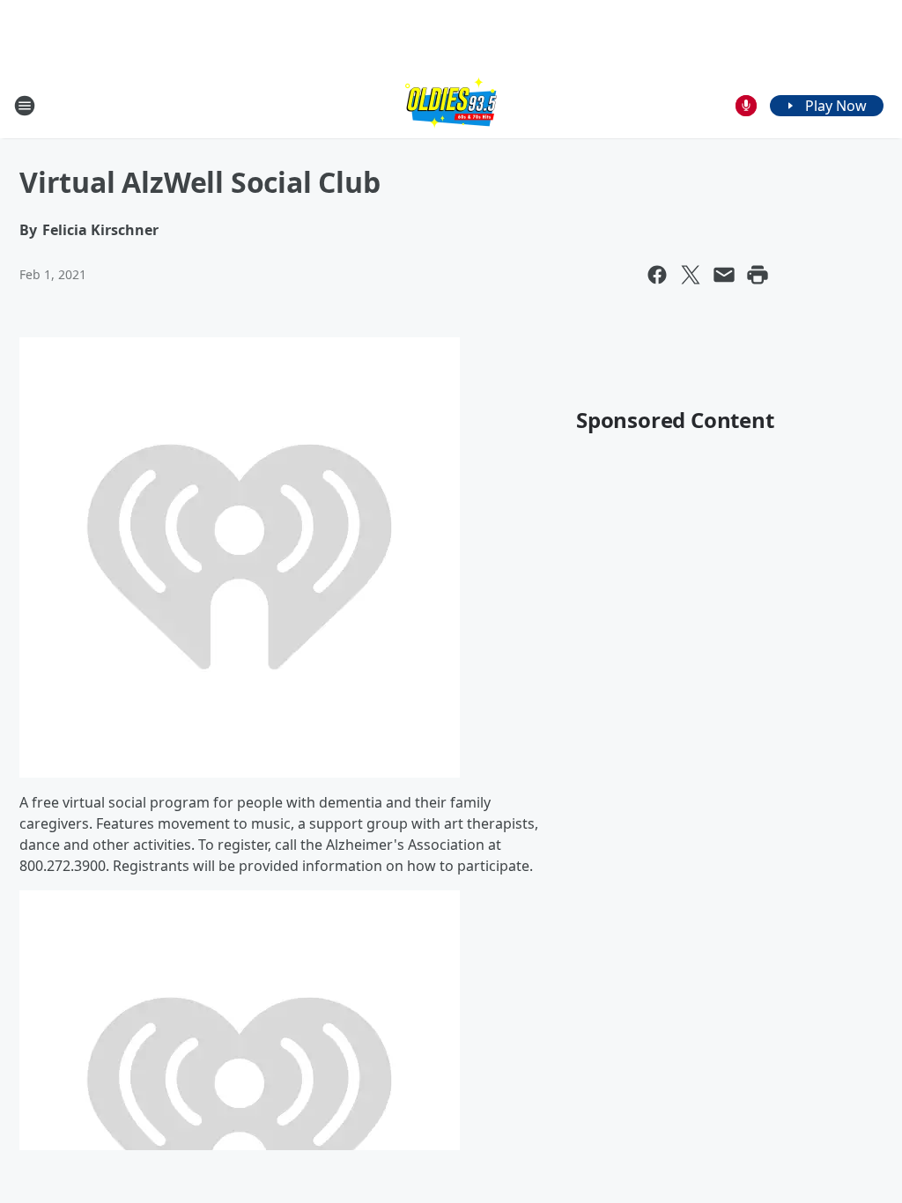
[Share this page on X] (690, 274)
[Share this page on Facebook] (657, 274)
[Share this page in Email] (724, 274)
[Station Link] (451, 105)
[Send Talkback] (746, 105)
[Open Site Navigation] (24, 105)
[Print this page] (757, 274)
